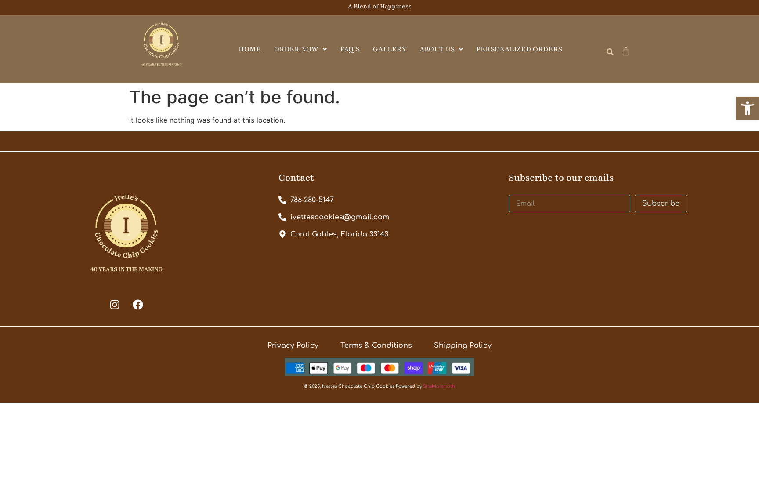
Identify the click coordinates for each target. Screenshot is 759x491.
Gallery (389, 49)
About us (437, 49)
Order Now (296, 49)
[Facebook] (137, 304)
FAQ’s (350, 49)
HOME (250, 49)
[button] (747, 108)
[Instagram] (114, 304)
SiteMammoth (439, 386)
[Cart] (626, 51)
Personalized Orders (519, 49)
